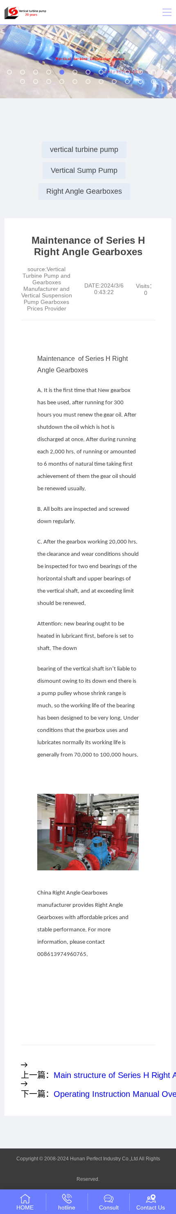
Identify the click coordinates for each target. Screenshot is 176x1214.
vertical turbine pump (84, 149)
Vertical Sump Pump (84, 170)
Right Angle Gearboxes (84, 191)
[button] (9, 72)
